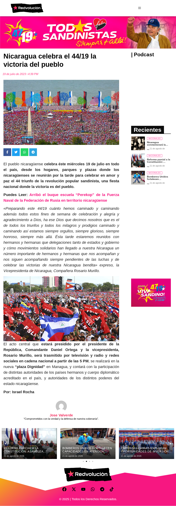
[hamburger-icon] (139, 8)
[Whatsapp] (93, 489)
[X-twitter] (74, 489)
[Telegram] (102, 489)
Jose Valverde (61, 415)
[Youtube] (83, 489)
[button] (83, 461)
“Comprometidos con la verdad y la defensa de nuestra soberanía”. (61, 418)
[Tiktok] (111, 489)
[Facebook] (64, 489)
